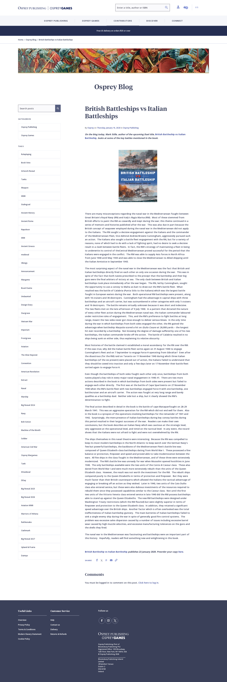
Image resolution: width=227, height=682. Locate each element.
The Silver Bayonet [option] (29, 355)
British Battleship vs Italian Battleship (106, 551)
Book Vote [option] (25, 162)
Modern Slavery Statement (30, 634)
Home (20, 39)
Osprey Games (27, 135)
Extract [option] (24, 380)
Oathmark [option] (25, 530)
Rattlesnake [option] (26, 522)
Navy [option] (23, 413)
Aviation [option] (24, 346)
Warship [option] (24, 396)
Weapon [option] (24, 187)
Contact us (55, 624)
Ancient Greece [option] (28, 246)
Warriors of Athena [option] (29, 513)
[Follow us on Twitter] (115, 621)
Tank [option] (23, 463)
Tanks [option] (24, 179)
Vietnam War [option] (26, 321)
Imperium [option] (25, 330)
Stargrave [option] (25, 313)
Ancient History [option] (28, 212)
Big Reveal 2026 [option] (28, 497)
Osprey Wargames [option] (29, 455)
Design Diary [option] (26, 304)
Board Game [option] (26, 288)
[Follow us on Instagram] (108, 621)
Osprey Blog (31, 39)
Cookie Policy (24, 639)
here (180, 551)
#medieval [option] (25, 472)
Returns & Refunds (58, 634)
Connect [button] (177, 20)
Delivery (54, 629)
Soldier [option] (24, 438)
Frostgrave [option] (26, 338)
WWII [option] (23, 196)
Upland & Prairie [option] (28, 547)
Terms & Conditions (27, 629)
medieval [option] (25, 254)
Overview (22, 620)
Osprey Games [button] (90, 20)
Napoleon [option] (25, 229)
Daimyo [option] (24, 555)
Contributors (123, 20)
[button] (185, 7)
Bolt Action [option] (26, 422)
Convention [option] (26, 363)
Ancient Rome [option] (27, 221)
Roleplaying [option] (26, 154)
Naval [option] (23, 388)
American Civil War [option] (29, 447)
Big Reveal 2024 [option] (28, 405)
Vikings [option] (24, 263)
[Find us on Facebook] (102, 621)
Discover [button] (152, 20)
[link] (97, 560)
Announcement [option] (28, 271)
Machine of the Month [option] (30, 430)
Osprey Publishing (29, 127)
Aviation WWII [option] (27, 505)
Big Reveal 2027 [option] (28, 539)
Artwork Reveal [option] (28, 171)
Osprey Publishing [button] (56, 20)
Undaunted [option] (26, 296)
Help (52, 620)
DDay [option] (23, 480)
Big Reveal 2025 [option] (28, 488)
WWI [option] (23, 238)
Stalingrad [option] (25, 204)
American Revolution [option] (30, 371)
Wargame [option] (25, 279)
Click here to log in (148, 582)
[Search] (166, 7)
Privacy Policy (24, 624)
